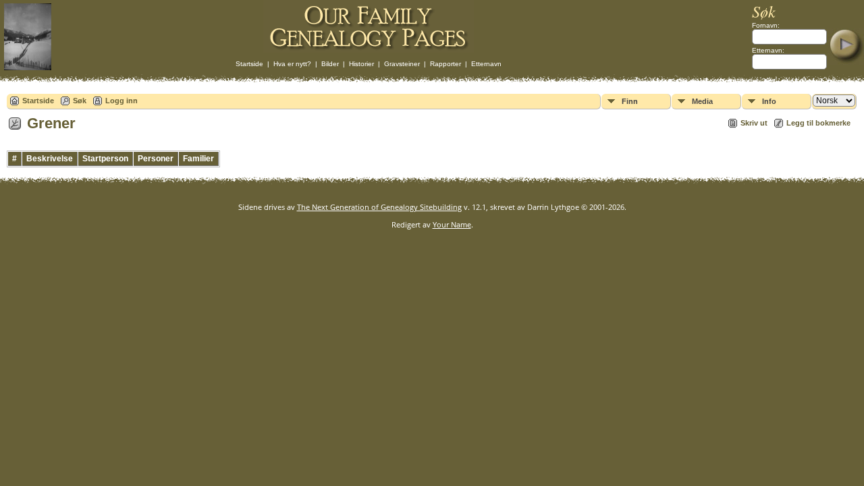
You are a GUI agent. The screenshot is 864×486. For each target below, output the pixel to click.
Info (769, 101)
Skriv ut (753, 123)
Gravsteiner (402, 64)
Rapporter (445, 64)
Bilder (330, 64)
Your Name (452, 224)
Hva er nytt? (292, 64)
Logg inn (121, 101)
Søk (79, 101)
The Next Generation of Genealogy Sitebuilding (379, 207)
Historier (361, 64)
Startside (249, 64)
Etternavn (486, 64)
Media (702, 101)
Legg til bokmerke (818, 123)
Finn (630, 101)
